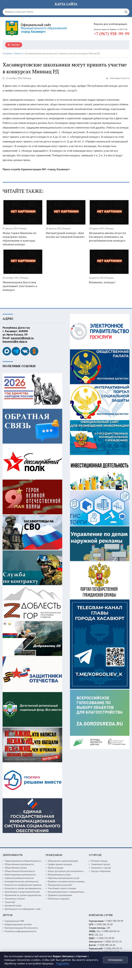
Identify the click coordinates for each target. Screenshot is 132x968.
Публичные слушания (58, 898)
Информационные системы (18, 924)
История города (99, 860)
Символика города (100, 864)
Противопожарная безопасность (21, 927)
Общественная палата (16, 867)
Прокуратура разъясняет (60, 884)
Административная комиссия (19, 878)
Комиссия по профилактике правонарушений (27, 884)
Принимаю (115, 960)
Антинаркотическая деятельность (21, 881)
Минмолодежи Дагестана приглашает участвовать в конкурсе (20, 286)
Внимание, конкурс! (102, 282)
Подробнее (62, 963)
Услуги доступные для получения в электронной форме (76, 871)
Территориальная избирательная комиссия (26, 860)
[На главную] (37, 27)
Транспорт (10, 902)
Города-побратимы (101, 871)
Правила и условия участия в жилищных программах (74, 881)
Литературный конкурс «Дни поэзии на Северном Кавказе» (65, 235)
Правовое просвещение (60, 895)
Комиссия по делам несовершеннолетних (26, 888)
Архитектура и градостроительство (22, 891)
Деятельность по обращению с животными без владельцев (35, 909)
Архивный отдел (13, 905)
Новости (125, 78)
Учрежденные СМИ (14, 921)
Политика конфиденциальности (20, 931)
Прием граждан (55, 867)
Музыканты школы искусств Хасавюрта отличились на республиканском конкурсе (107, 236)
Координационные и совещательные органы (70, 891)
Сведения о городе (101, 867)
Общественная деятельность (19, 864)
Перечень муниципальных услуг (63, 878)
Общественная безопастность (20, 871)
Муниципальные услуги (59, 874)
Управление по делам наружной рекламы (25, 895)
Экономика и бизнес (15, 898)
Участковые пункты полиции (62, 888)
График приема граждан (60, 864)
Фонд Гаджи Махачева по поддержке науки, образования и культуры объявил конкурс (19, 238)
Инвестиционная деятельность (20, 874)
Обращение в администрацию (63, 860)
